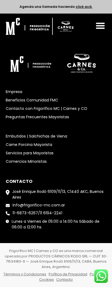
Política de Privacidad (68, 274)
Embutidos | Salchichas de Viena (36, 136)
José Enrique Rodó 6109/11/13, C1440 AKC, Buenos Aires (58, 194)
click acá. (84, 6)
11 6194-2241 (51, 213)
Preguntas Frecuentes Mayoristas (37, 117)
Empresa (14, 91)
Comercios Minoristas (26, 161)
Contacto (64, 279)
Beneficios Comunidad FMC (32, 100)
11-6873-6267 (25, 213)
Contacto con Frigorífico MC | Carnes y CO (46, 108)
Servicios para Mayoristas (30, 153)
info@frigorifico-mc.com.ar (39, 205)
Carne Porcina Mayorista (29, 144)
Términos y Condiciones (25, 274)
